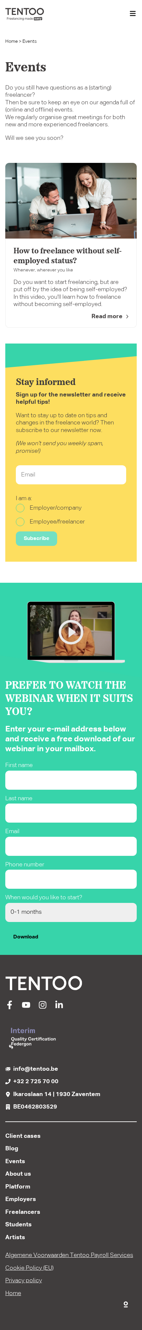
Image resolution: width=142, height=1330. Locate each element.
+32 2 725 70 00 (35, 1082)
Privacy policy (23, 1281)
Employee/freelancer (57, 522)
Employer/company (56, 508)
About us (18, 1174)
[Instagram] (42, 1007)
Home (11, 41)
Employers (20, 1199)
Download (25, 937)
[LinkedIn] (59, 1007)
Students (18, 1225)
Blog (11, 1149)
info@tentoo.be (35, 1069)
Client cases (23, 1136)
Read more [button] (107, 317)
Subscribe (36, 538)
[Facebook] (9, 1007)
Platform (17, 1187)
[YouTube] (26, 1007)
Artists (15, 1237)
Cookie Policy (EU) (29, 1268)
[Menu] (133, 14)
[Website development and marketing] (126, 1303)
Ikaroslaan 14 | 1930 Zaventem (56, 1094)
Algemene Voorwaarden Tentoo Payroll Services (69, 1255)
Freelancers (22, 1212)
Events (15, 1161)
